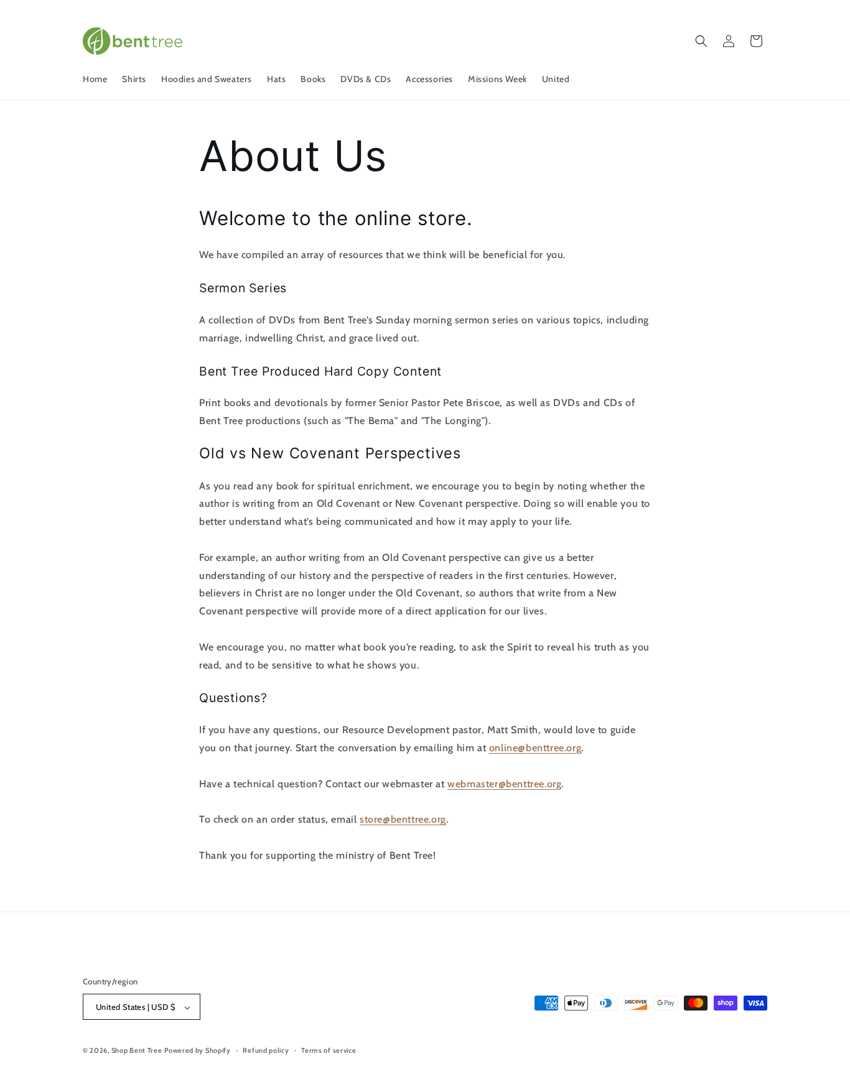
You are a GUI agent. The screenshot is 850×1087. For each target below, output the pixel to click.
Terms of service (328, 1051)
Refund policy (266, 1051)
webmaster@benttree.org (504, 783)
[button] (701, 41)
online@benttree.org (535, 748)
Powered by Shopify (197, 1051)
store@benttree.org (403, 819)
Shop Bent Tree (136, 1051)
